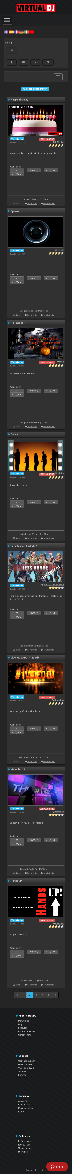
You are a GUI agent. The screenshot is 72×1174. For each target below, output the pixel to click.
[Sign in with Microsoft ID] (23, 62)
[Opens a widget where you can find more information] (57, 1167)
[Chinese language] (31, 31)
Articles (22, 1071)
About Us (23, 1101)
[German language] (21, 31)
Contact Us (24, 1104)
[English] (6, 31)
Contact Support (27, 1060)
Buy (20, 1024)
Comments (32, 203)
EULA (21, 1111)
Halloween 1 (18, 323)
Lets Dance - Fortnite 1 (24, 546)
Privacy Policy (25, 1108)
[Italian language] (26, 31)
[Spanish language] (11, 31)
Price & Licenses (26, 1031)
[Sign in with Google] (48, 62)
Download (23, 1020)
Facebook (25, 1141)
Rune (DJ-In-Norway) (54, 584)
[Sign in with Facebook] (11, 62)
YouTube (25, 1144)
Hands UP (16, 881)
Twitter (24, 1151)
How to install (49, 203)
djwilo (61, 473)
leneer (61, 250)
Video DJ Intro (19, 769)
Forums (22, 1075)
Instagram (26, 1148)
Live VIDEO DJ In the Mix (25, 657)
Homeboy (59, 700)
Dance (14, 434)
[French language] (16, 31)
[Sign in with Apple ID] (35, 62)
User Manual (25, 1064)
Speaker (16, 211)
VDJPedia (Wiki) (26, 1067)
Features (22, 1027)
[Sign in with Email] (11, 51)
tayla (61, 361)
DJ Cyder (59, 142)
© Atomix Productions (36, 1170)
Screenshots (24, 1034)
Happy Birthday (19, 99)
